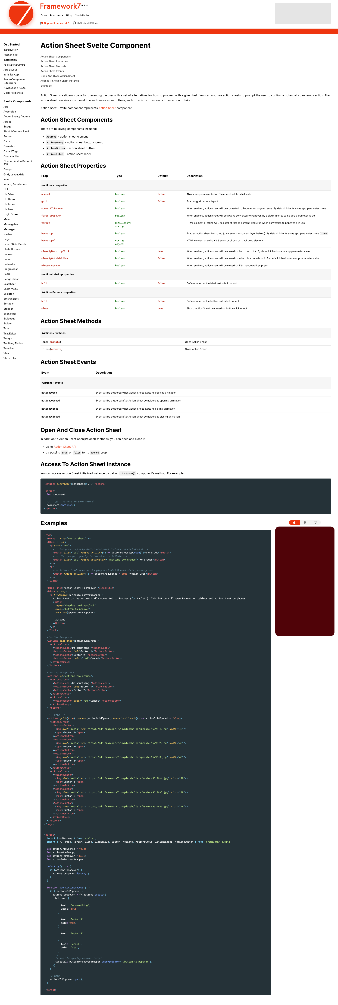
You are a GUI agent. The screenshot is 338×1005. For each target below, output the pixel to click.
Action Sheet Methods (53, 66)
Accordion (10, 111)
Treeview (9, 348)
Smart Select (11, 298)
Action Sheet (107, 108)
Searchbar (9, 283)
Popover (8, 254)
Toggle (8, 338)
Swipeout (9, 318)
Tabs (6, 328)
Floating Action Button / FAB (18, 163)
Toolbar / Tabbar (13, 343)
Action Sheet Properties (54, 61)
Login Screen (11, 214)
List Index (9, 204)
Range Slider (11, 279)
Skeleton (9, 293)
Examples (46, 85)
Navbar (8, 234)
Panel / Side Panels (15, 244)
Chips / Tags (11, 151)
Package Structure (14, 64)
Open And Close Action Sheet (57, 75)
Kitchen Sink (11, 54)
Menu (7, 219)
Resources (57, 15)
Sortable (9, 303)
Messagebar (11, 224)
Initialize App (11, 74)
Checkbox (9, 146)
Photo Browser (12, 249)
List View (9, 194)
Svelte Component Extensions (15, 81)
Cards (7, 141)
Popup (7, 259)
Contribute (82, 15)
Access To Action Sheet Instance (59, 80)
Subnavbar (10, 313)
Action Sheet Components (55, 56)
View (6, 353)
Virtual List (10, 358)
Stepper (8, 308)
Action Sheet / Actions (17, 116)
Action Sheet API (65, 446)
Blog (69, 15)
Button (8, 136)
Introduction (11, 49)
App (6, 106)
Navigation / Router (15, 87)
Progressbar (11, 268)
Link (6, 189)
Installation (10, 59)
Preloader (9, 264)
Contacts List (11, 156)
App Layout (10, 69)
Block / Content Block (17, 131)
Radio (7, 273)
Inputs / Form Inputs (15, 184)
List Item (9, 209)
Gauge (7, 169)
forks (93, 23)
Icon (6, 179)
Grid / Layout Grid (14, 174)
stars (82, 23)
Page (7, 239)
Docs (43, 15)
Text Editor (10, 333)
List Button (10, 199)
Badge (7, 126)
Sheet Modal (11, 288)
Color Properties (13, 92)
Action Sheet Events (52, 70)
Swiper (8, 323)
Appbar (8, 121)
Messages (9, 229)
